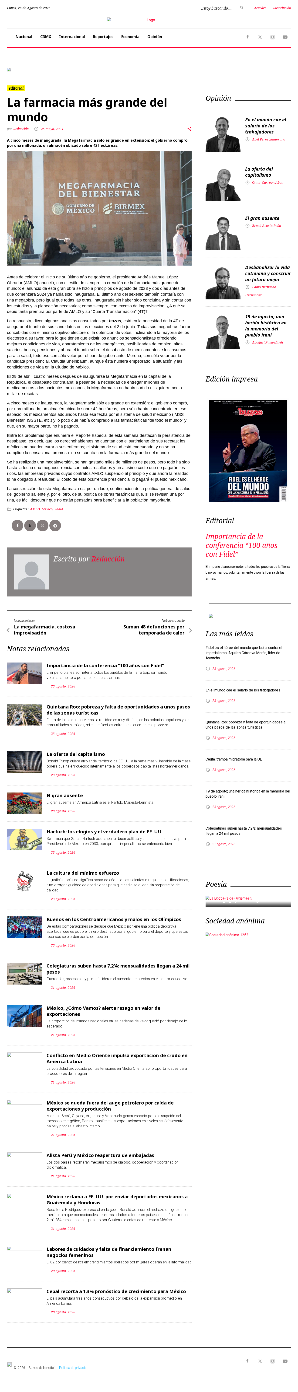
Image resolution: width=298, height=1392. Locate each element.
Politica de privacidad (74, 1368)
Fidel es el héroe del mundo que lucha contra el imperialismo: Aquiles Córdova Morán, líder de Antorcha (244, 652)
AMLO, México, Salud (46, 509)
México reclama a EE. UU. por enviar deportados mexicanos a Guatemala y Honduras (117, 1199)
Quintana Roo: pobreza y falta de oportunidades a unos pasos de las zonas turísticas (118, 710)
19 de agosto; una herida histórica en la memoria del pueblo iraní (266, 325)
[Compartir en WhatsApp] (42, 525)
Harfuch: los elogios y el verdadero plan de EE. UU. (105, 831)
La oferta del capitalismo (76, 754)
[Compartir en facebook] (17, 525)
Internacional (72, 36)
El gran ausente (65, 795)
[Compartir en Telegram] (55, 525)
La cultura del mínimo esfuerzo (83, 873)
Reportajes (103, 36)
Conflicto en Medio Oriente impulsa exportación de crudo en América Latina (117, 1058)
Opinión (154, 36)
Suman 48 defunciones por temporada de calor (154, 630)
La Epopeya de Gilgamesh (244, 900)
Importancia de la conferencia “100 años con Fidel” (105, 665)
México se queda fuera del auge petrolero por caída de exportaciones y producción (110, 1106)
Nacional (24, 36)
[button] (28, 69)
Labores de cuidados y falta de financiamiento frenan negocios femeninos (109, 1252)
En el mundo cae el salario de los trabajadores (265, 125)
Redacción (21, 128)
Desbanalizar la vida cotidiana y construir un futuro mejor (268, 273)
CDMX (45, 36)
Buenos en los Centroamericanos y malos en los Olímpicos (114, 919)
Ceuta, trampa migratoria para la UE (234, 759)
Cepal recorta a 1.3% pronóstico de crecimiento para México (116, 1291)
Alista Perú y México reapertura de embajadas (100, 1155)
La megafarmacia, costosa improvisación (44, 630)
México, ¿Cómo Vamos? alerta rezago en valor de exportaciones (103, 1011)
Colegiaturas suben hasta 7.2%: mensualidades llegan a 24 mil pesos (118, 969)
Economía (130, 36)
